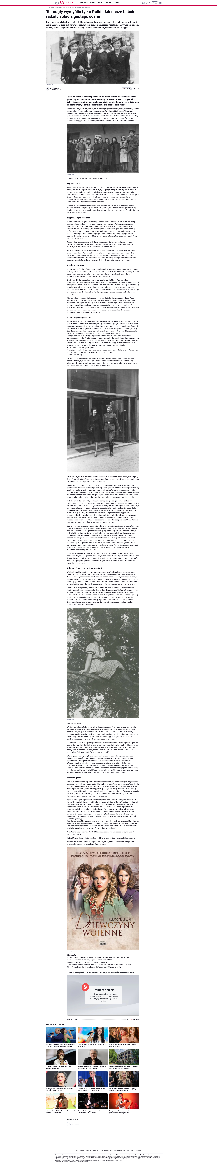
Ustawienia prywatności (133, 1150)
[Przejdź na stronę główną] (57, 4)
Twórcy (92, 2)
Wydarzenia (84, 2)
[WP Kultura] (70, 2)
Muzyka (117, 2)
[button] (148, 3)
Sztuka (100, 2)
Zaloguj (155, 2)
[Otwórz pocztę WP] (143, 2)
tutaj (87, 1161)
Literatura (108, 2)
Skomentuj (127, 89)
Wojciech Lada (54, 88)
